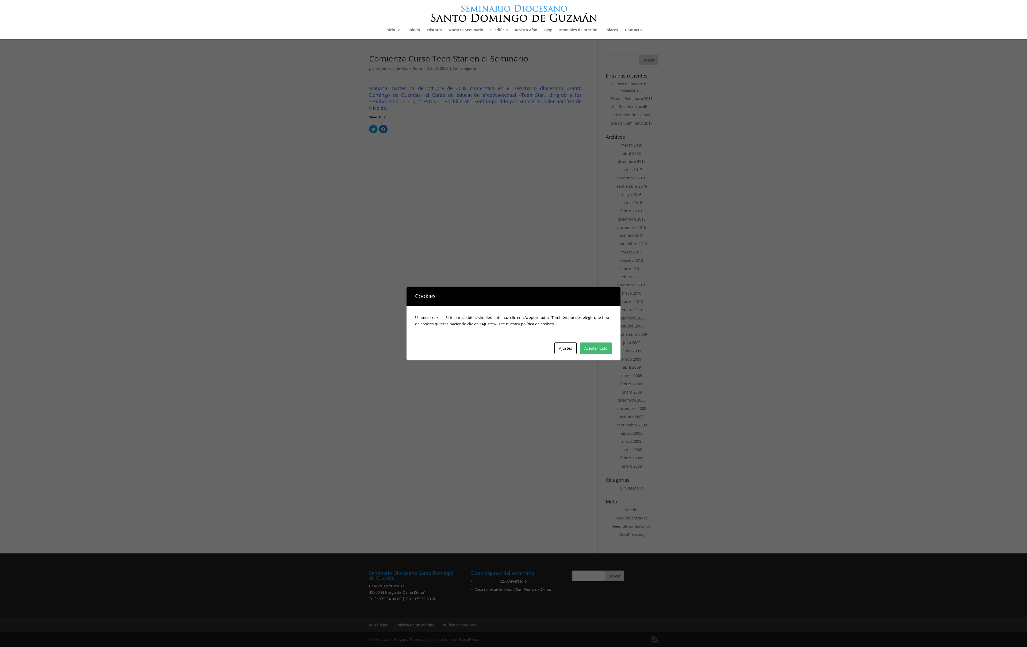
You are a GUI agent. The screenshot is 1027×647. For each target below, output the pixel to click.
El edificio (499, 30)
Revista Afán (526, 30)
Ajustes (565, 348)
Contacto (633, 30)
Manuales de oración (578, 30)
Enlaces (611, 30)
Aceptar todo (595, 348)
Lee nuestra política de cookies (526, 323)
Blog (548, 30)
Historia (434, 30)
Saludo (414, 30)
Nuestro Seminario (466, 30)
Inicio (390, 30)
